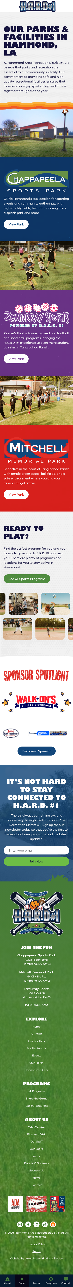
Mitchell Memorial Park (36, 972)
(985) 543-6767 (36, 1005)
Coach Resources (37, 1105)
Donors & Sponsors (36, 1163)
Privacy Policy (36, 1244)
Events (36, 1055)
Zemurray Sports (36, 989)
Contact (37, 1184)
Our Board (36, 1148)
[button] (7, 1280)
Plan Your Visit (36, 1134)
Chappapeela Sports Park (36, 955)
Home (36, 1026)
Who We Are (36, 1127)
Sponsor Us (36, 1170)
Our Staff (37, 1141)
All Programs (36, 1091)
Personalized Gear (36, 1070)
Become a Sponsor (36, 751)
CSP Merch (36, 1062)
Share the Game (36, 1098)
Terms (37, 1251)
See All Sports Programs (27, 579)
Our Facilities (36, 1041)
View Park (16, 224)
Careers (36, 1156)
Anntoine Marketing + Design (44, 1258)
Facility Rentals (36, 1048)
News (36, 1177)
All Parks (36, 1033)
